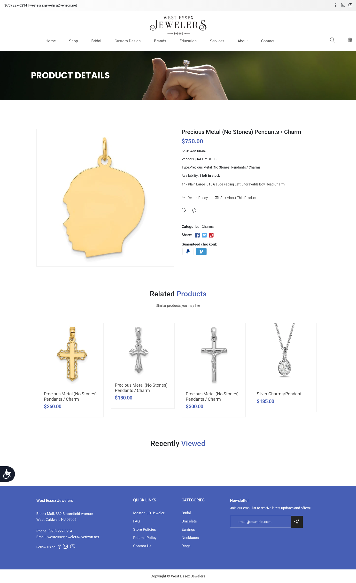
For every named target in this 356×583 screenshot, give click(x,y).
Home (51, 41)
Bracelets (189, 521)
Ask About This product (238, 198)
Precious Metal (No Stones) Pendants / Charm (70, 396)
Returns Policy (144, 538)
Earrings (188, 529)
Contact (267, 41)
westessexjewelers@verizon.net (53, 5)
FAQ (136, 521)
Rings (186, 546)
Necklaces (190, 538)
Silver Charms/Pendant (279, 393)
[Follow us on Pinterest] (211, 235)
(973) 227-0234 (15, 5)
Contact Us (142, 546)
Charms (208, 227)
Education (188, 41)
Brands (160, 41)
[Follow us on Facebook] (197, 235)
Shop (73, 41)
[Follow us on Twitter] (204, 235)
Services (217, 41)
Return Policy (197, 198)
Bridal (96, 41)
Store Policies (144, 529)
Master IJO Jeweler (148, 513)
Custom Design (128, 41)
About (243, 41)
